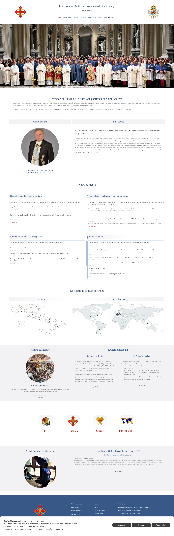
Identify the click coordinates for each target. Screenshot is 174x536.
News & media (87, 184)
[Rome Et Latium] (39, 319)
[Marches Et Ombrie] (40, 315)
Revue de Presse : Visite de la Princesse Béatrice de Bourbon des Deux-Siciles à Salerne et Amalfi (120, 257)
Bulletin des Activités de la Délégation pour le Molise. (106, 274)
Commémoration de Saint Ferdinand (22, 248)
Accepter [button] (121, 525)
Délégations (83, 17)
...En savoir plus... (79, 156)
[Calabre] (57, 326)
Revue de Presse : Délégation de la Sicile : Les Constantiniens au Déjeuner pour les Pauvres (40, 215)
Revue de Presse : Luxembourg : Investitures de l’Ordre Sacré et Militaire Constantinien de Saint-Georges (123, 219)
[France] (116, 314)
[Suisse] (118, 314)
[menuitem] (112, 17)
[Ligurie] (21, 311)
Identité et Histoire (66, 17)
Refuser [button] (141, 525)
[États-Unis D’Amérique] (90, 316)
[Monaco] (117, 315)
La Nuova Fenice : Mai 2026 (97, 268)
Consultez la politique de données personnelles (45, 529)
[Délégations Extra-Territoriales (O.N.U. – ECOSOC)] (97, 315)
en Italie (41, 299)
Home (60, 17)
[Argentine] (99, 329)
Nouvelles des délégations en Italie (26, 196)
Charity (100, 17)
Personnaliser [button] (161, 525)
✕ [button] (169, 519)
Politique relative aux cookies (15, 529)
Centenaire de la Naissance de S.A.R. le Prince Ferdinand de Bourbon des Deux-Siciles (39, 253)
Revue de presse (95, 236)
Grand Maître (40, 121)
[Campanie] (49, 321)
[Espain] (115, 315)
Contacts (105, 17)
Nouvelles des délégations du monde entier (108, 196)
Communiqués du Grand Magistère (26, 236)
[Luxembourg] (117, 314)
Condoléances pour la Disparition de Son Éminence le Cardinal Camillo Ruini (36, 242)
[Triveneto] (36, 306)
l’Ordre (76, 17)
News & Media (92, 17)
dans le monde (120, 299)
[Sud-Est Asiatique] (147, 323)
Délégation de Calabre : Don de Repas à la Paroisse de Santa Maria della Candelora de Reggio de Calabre (45, 202)
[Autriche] (120, 314)
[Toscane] (32, 314)
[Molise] (49, 319)
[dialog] (87, 526)
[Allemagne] (119, 313)
